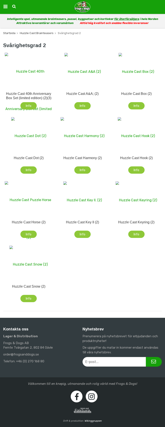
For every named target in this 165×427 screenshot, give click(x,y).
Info (28, 106)
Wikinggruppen (93, 421)
